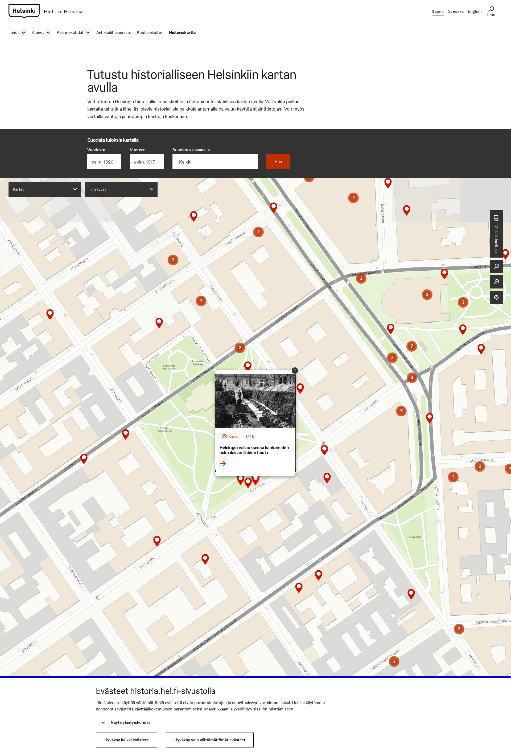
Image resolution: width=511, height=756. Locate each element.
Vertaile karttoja (496, 239)
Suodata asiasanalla (191, 150)
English (475, 11)
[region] (255, 442)
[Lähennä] (496, 266)
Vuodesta (96, 150)
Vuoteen (138, 150)
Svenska (456, 11)
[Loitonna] (496, 281)
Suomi (438, 11)
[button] (50, 314)
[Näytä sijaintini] (496, 297)
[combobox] (45, 189)
